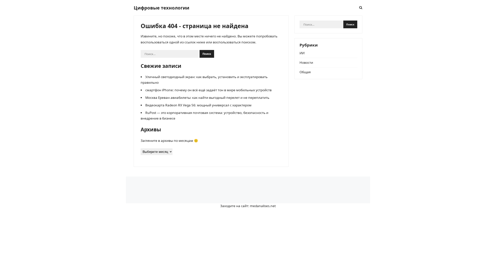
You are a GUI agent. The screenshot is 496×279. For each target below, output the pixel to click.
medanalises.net (263, 206)
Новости (306, 62)
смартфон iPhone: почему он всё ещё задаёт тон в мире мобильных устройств (208, 90)
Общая (305, 72)
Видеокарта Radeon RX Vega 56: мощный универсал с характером (198, 105)
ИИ (302, 53)
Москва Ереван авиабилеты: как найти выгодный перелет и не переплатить (207, 97)
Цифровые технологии (161, 8)
